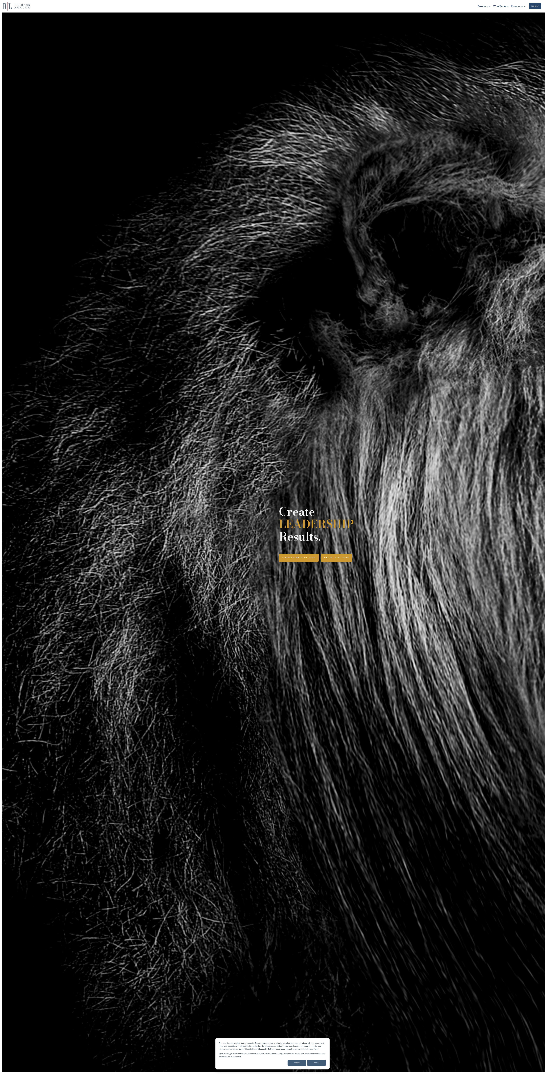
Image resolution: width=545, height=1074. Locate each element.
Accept (296, 1063)
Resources (517, 6)
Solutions (483, 6)
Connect (535, 6)
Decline (316, 1063)
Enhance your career (336, 557)
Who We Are (500, 6)
